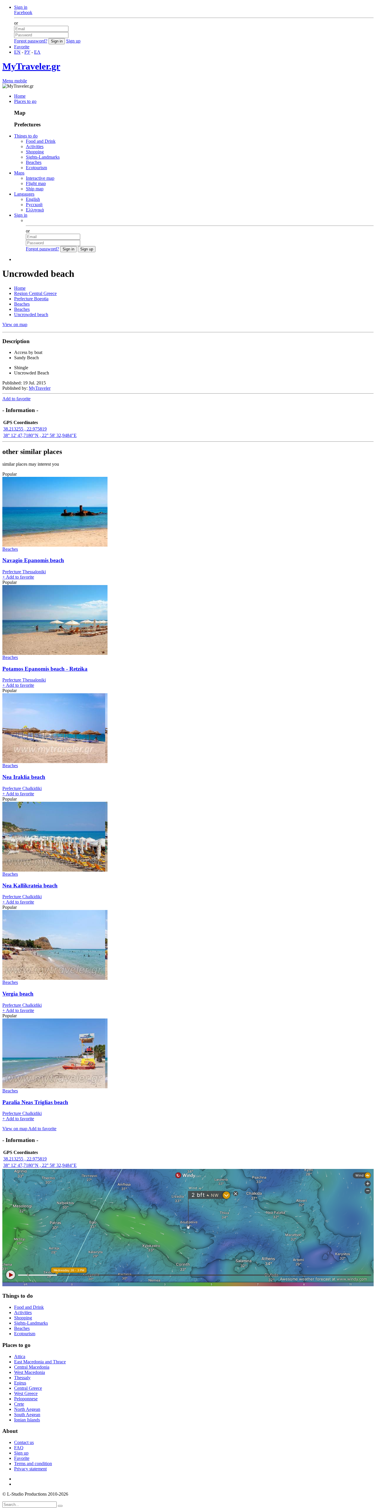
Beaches (33, 162)
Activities (34, 146)
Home (20, 96)
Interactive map (40, 178)
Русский (34, 204)
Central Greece (28, 1388)
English (33, 199)
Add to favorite (16, 398)
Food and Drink (41, 141)
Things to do (26, 135)
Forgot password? (30, 40)
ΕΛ (37, 52)
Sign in (20, 7)
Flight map (36, 183)
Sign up (73, 40)
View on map (14, 324)
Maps (19, 172)
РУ (27, 52)
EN (17, 52)
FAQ (19, 1447)
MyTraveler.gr (31, 66)
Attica (19, 1356)
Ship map (34, 188)
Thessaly (22, 1377)
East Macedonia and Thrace (40, 1361)
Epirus (20, 1382)
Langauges (24, 193)
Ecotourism (36, 167)
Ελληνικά (35, 209)
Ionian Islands (27, 1419)
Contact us (24, 1442)
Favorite (21, 46)
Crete (19, 1403)
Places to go (25, 101)
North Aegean (27, 1409)
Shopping (35, 151)
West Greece (26, 1393)
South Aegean (27, 1414)
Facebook (23, 12)
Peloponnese (26, 1398)
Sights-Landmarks (43, 157)
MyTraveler (40, 388)
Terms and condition (33, 1463)
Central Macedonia (31, 1367)
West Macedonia (29, 1372)
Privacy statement (30, 1468)
